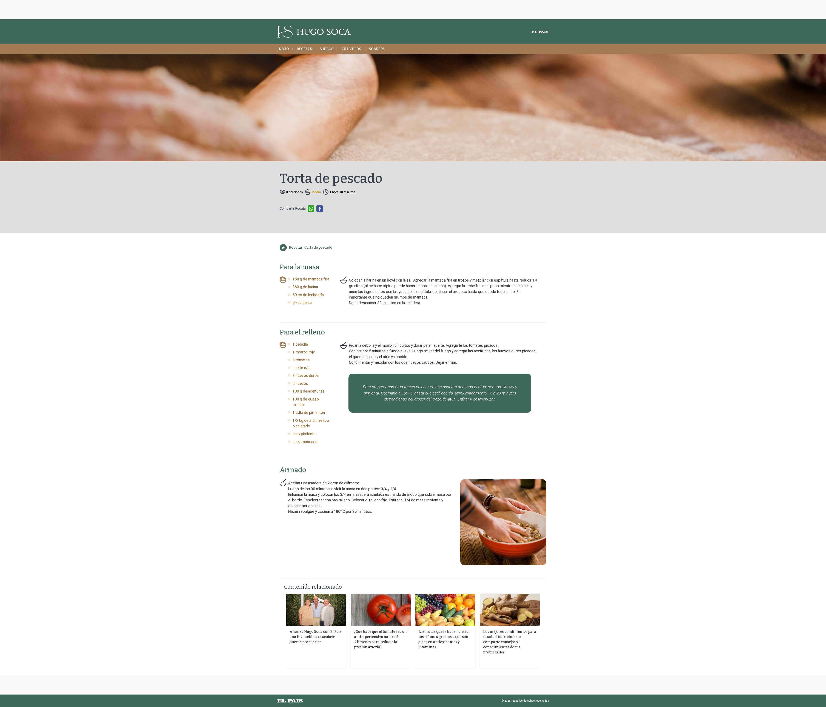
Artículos (351, 49)
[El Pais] (540, 32)
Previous (281, 631)
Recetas (304, 49)
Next (545, 631)
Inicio (283, 49)
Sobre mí (377, 49)
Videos (326, 49)
